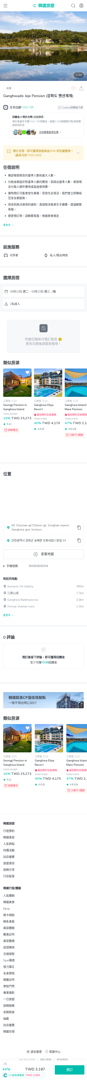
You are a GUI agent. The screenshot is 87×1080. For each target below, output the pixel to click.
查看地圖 (47, 554)
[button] (43, 153)
